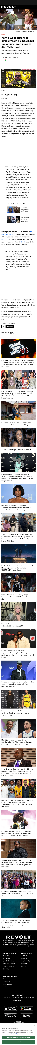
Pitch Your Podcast (9, 964)
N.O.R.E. (4, 239)
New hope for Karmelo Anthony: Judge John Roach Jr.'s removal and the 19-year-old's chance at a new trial (17, 893)
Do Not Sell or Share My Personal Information (18, 1037)
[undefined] (13, 209)
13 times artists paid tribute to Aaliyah (16, 450)
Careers (23, 966)
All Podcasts (7, 958)
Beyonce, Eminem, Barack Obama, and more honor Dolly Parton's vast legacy (16, 424)
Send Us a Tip (25, 961)
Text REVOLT (7, 984)
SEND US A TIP (18, 1001)
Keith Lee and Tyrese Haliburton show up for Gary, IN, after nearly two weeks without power (17, 713)
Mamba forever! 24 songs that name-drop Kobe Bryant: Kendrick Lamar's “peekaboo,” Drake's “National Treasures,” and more (17, 803)
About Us (24, 956)
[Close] (35, 1026)
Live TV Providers (9, 961)
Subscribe (6, 979)
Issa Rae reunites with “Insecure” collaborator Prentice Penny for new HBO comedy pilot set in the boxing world (17, 508)
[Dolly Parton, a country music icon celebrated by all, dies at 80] (18, 611)
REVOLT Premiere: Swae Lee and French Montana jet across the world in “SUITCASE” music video (17, 568)
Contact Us (7, 981)
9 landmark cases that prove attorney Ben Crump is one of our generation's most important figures (17, 684)
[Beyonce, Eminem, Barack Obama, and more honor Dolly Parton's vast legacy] (18, 410)
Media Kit (24, 964)
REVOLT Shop (8, 987)
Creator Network (8, 966)
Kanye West (10, 326)
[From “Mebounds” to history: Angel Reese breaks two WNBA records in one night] (18, 582)
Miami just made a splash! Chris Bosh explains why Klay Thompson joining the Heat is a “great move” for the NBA (16, 742)
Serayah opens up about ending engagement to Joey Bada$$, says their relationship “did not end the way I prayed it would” (17, 654)
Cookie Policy (14, 1034)
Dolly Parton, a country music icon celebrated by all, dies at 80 (14, 625)
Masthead (24, 958)
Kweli (23, 242)
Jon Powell (8, 57)
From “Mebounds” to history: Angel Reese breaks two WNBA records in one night (17, 597)
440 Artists (6, 969)
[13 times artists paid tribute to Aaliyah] (18, 437)
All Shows (6, 956)
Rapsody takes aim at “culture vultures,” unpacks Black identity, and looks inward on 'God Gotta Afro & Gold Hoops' (17, 833)
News (3, 34)
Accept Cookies (18, 1042)
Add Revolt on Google (14, 60)
